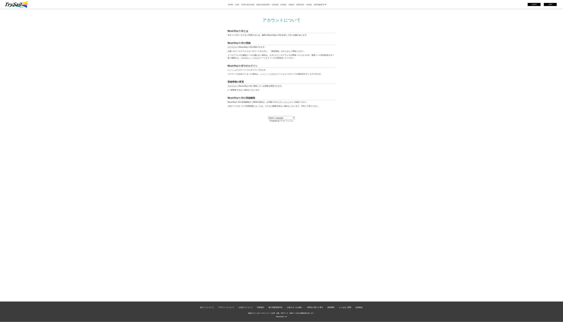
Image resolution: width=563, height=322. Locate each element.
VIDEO (291, 4)
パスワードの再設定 (268, 73)
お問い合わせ (283, 102)
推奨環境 (330, 307)
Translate (289, 120)
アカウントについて (226, 307)
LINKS (309, 4)
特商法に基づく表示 (315, 307)
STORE (283, 4)
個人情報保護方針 (275, 307)
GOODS (275, 4)
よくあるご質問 (345, 307)
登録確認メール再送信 (250, 57)
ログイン (231, 69)
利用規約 (260, 307)
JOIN (550, 4)
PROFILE (300, 4)
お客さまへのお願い (295, 307)
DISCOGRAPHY (263, 4)
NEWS (230, 4)
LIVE (237, 4)
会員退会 (359, 307)
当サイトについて (207, 307)
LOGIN (534, 4)
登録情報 (231, 85)
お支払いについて (246, 307)
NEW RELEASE (248, 4)
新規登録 (231, 47)
